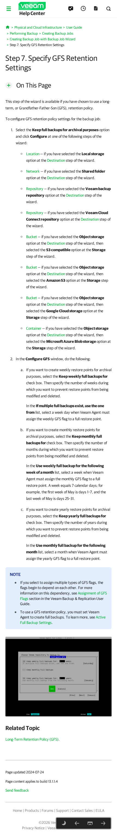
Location (32, 154)
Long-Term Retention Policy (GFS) (32, 739)
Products (32, 810)
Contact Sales (82, 810)
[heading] (58, 728)
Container (33, 328)
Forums (47, 810)
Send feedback (17, 790)
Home (17, 810)
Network (33, 171)
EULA (100, 810)
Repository (34, 189)
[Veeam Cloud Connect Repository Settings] (77, 823)
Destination (56, 160)
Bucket (31, 237)
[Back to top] (90, 823)
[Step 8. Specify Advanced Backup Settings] (103, 823)
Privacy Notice (33, 828)
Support (62, 810)
